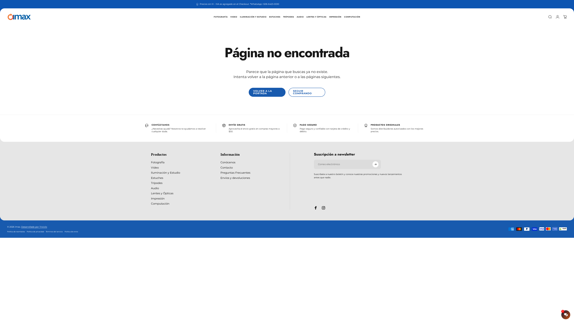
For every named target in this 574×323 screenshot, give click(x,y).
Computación (160, 203)
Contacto (226, 167)
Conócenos (227, 162)
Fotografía (158, 162)
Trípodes (156, 183)
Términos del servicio (54, 232)
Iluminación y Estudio (165, 172)
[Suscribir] (375, 164)
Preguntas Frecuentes (235, 172)
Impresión (158, 198)
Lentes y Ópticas (162, 193)
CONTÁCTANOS (161, 124)
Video (155, 167)
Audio (155, 188)
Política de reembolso (16, 232)
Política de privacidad (35, 232)
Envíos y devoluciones (235, 178)
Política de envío (71, 232)
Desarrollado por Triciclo (34, 227)
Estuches (157, 178)
